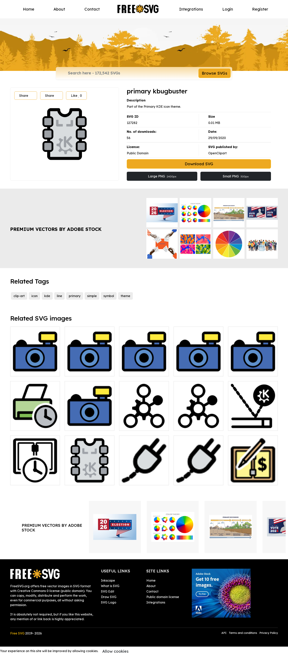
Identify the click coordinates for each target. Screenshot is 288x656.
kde (47, 296)
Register (260, 9)
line (59, 296)
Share (23, 96)
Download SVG (199, 163)
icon (34, 296)
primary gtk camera (84, 425)
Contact (92, 9)
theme (125, 296)
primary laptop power (139, 480)
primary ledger (243, 480)
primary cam (24, 371)
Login (227, 9)
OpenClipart (217, 153)
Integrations (191, 9)
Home (28, 9)
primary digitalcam (247, 371)
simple (92, 296)
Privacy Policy (268, 633)
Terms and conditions (243, 633)
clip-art (19, 296)
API (224, 633)
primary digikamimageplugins (144, 368)
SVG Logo (108, 602)
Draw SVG (108, 597)
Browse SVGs (214, 73)
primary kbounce (245, 425)
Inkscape (108, 580)
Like (76, 96)
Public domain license (162, 597)
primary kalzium (135, 425)
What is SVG (110, 586)
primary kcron (24, 480)
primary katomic (190, 425)
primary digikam (190, 371)
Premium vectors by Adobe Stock (55, 229)
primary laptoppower (194, 480)
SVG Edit (107, 591)
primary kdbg (79, 480)
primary (75, 296)
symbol (108, 296)
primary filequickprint (30, 425)
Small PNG (236, 176)
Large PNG (162, 176)
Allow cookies (115, 651)
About (59, 9)
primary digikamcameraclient (89, 368)
